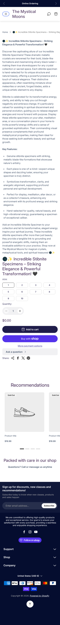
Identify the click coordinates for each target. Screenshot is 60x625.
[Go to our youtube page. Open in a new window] (36, 532)
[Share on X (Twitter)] (23, 358)
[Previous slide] (4, 3)
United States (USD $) (28, 576)
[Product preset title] (24, 412)
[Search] (49, 14)
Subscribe (49, 505)
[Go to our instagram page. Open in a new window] (30, 532)
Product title (10, 435)
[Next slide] (56, 3)
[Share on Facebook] (18, 358)
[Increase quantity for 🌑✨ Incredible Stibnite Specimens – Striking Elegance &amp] (20, 311)
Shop (6, 557)
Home (5, 32)
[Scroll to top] (30, 604)
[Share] (12, 358)
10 (22, 298)
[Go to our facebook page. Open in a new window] (24, 532)
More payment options (30, 346)
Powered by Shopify (39, 595)
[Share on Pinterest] (28, 358)
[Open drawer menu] (5, 14)
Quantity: (7, 303)
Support (8, 549)
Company (9, 565)
